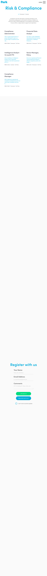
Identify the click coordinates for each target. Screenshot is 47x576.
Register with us (23, 398)
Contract (27, 14)
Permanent (22, 14)
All (18, 14)
